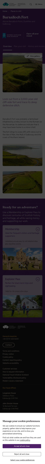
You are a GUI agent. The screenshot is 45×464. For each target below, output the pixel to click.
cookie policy (25, 440)
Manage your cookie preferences (21, 421)
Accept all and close (22, 446)
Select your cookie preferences (22, 460)
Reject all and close (21, 454)
